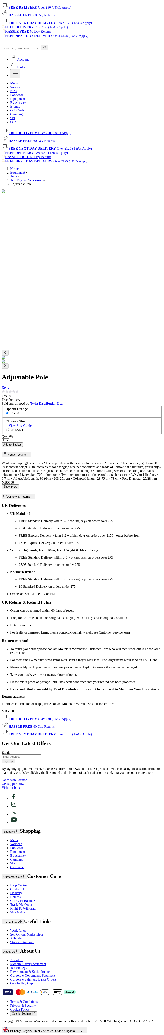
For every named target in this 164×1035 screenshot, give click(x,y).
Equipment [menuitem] (17, 99)
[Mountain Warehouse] (21, 43)
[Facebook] (13, 799)
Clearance (17, 867)
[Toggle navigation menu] (15, 73)
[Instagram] (13, 806)
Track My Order (21, 904)
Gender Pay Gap (21, 983)
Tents (14, 176)
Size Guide (17, 912)
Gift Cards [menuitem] (17, 110)
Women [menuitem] (15, 87)
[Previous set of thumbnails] (5, 353)
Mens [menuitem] (14, 83)
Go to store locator (14, 780)
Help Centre (18, 885)
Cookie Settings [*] (23, 1013)
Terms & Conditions (24, 1001)
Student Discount (22, 942)
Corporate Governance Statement (32, 975)
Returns (15, 897)
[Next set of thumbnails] (5, 366)
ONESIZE (17, 430)
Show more (10, 486)
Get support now (13, 784)
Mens (14, 840)
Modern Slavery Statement (28, 964)
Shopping (9, 831)
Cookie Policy (19, 1009)
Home (14, 168)
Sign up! (8, 761)
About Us (9, 951)
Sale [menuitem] (13, 122)
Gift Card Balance (22, 901)
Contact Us (17, 889)
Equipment (17, 172)
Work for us (18, 930)
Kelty (5, 387)
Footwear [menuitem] (16, 95)
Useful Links (11, 922)
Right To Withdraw (23, 908)
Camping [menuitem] (16, 114)
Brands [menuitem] (15, 106)
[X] (13, 814)
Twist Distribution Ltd (46, 403)
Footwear (16, 848)
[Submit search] (44, 47)
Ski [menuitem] (12, 118)
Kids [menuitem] (13, 91)
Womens (16, 844)
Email (6, 752)
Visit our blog (11, 787)
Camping (16, 859)
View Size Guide (20, 425)
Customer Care (12, 877)
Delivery (16, 893)
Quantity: (8, 436)
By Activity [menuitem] (18, 102)
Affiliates (16, 938)
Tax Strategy (18, 968)
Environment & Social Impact (30, 971)
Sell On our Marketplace (26, 934)
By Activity (18, 855)
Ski (12, 863)
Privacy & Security (23, 1005)
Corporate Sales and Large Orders (33, 979)
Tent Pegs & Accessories (27, 180)
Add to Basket (12, 444)
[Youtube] (13, 822)
